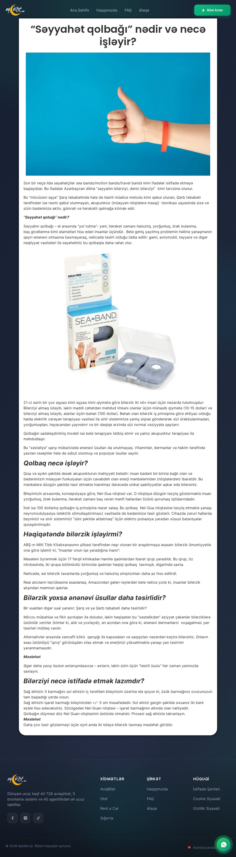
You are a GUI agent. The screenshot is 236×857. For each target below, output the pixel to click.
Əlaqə (144, 10)
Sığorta (106, 818)
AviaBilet (107, 789)
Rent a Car (109, 808)
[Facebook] (12, 818)
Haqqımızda (106, 10)
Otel (103, 798)
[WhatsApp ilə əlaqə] (223, 844)
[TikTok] (38, 818)
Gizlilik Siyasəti (206, 808)
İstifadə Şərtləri (206, 789)
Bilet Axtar (215, 10)
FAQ (128, 10)
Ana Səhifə (79, 10)
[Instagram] (25, 818)
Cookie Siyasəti (206, 798)
